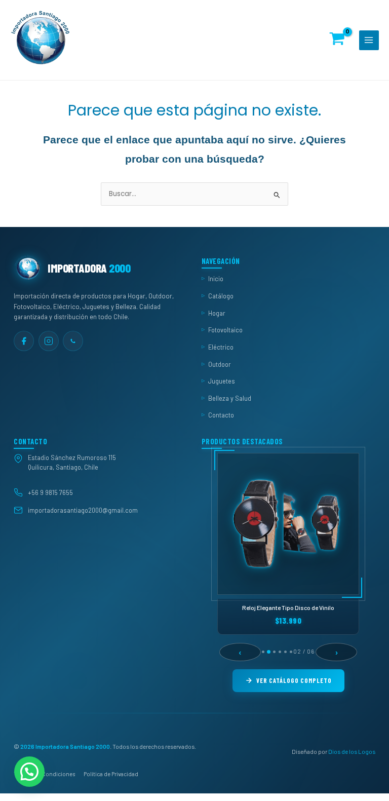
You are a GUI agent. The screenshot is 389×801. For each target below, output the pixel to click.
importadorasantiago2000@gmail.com (83, 510)
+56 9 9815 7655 (50, 492)
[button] (29, 771)
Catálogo (221, 296)
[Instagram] (48, 340)
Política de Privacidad (111, 774)
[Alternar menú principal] (369, 40)
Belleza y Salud (229, 398)
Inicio (215, 279)
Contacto (221, 415)
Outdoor (219, 364)
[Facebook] (24, 340)
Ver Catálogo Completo (294, 680)
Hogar (216, 313)
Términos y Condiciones (44, 774)
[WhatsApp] (73, 340)
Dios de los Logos (351, 750)
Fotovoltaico (225, 330)
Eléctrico (221, 346)
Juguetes (221, 381)
